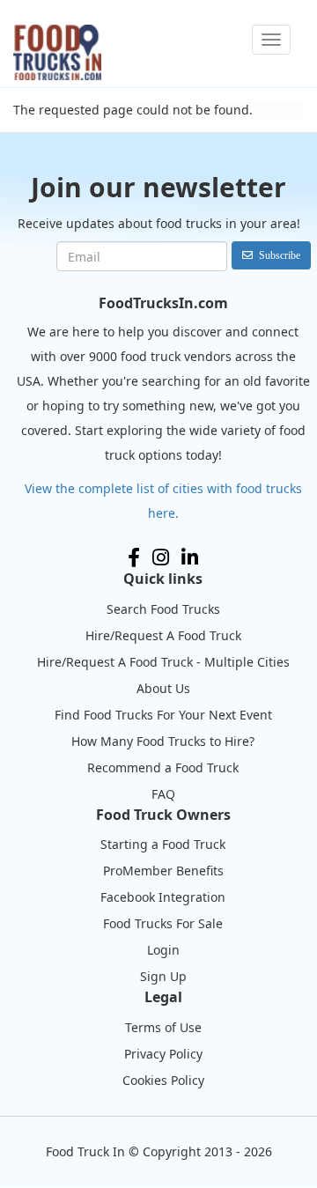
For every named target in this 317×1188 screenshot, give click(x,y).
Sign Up (163, 976)
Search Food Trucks (163, 609)
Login (163, 949)
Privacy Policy (163, 1053)
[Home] (57, 52)
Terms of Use (163, 1027)
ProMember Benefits (163, 870)
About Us (163, 688)
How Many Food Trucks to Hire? (162, 741)
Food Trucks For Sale (163, 923)
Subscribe (279, 255)
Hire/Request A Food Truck (163, 635)
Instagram (160, 557)
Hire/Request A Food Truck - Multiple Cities (163, 661)
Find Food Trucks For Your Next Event (163, 714)
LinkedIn (189, 557)
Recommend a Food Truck (163, 767)
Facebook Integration (162, 897)
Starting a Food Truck (162, 844)
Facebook (134, 557)
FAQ (163, 794)
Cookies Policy (163, 1080)
